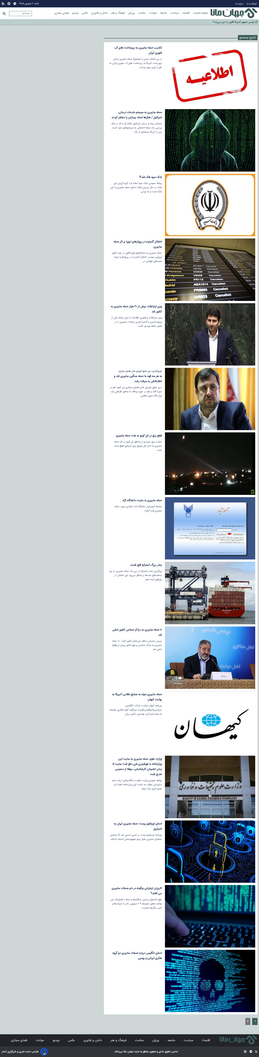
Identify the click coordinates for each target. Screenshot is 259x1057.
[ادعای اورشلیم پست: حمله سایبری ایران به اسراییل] (210, 851)
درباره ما (239, 4)
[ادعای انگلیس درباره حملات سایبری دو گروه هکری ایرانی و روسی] (210, 981)
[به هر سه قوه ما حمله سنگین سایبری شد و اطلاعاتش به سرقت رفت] (210, 399)
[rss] (3, 3)
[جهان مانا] (234, 13)
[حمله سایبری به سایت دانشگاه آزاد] (210, 528)
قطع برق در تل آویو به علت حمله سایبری (139, 435)
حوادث (153, 13)
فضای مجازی (62, 13)
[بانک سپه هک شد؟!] (210, 205)
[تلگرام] (14, 3)
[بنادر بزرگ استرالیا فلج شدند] (210, 593)
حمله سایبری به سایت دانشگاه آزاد (142, 500)
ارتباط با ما (252, 4)
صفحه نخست (200, 13)
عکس (85, 13)
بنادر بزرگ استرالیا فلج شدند (146, 565)
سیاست (175, 13)
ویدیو (75, 13)
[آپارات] (8, 3)
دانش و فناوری (99, 13)
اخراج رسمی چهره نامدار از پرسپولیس (237, 22)
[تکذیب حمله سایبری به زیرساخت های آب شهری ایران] (210, 76)
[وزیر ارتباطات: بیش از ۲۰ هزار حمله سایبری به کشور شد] (210, 334)
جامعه (164, 13)
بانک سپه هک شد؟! (150, 177)
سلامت (142, 13)
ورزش (131, 13)
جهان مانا (128, 1052)
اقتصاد (186, 13)
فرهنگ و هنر (118, 13)
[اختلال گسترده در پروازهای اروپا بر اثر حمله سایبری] (210, 269)
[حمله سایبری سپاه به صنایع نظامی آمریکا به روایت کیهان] (210, 722)
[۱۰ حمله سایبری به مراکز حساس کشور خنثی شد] (210, 658)
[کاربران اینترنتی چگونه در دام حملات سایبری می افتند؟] (210, 916)
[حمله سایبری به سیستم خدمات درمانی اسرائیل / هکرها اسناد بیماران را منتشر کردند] (210, 140)
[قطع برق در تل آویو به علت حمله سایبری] (210, 463)
